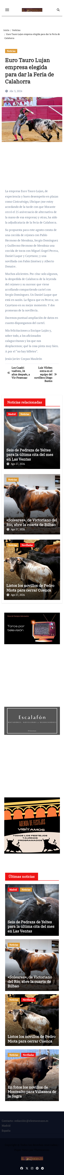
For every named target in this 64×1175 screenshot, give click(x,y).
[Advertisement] (33, 167)
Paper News (21, 1150)
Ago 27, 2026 (18, 463)
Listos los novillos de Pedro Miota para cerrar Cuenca (30, 587)
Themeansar (41, 1150)
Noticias (11, 51)
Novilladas (27, 545)
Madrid (12, 414)
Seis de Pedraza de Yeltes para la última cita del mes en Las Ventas (29, 454)
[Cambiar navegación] (7, 10)
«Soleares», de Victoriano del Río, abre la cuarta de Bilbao (31, 522)
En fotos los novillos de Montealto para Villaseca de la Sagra (32, 1092)
